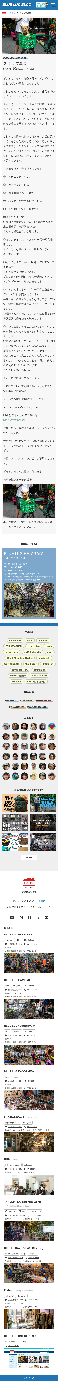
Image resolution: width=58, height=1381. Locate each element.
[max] (15, 746)
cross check (11, 652)
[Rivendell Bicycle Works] (43, 842)
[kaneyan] (6, 736)
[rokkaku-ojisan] (15, 776)
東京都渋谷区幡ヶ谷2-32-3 (15, 564)
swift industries (32, 652)
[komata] (33, 776)
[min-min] (6, 746)
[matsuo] (52, 766)
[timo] (24, 736)
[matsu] (33, 756)
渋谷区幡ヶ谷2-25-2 (15, 1169)
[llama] (43, 776)
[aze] (43, 746)
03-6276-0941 (33, 1300)
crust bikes (34, 646)
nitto (49, 652)
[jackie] (43, 726)
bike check (15, 640)
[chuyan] (24, 726)
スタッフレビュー (39, 906)
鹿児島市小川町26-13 (16, 1081)
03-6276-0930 (33, 1257)
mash (49, 646)
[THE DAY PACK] (15, 803)
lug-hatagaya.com (12, 1122)
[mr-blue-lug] (52, 726)
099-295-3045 (33, 1081)
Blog (18, 940)
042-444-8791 (13, 1345)
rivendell (43, 640)
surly (30, 640)
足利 (8, 68)
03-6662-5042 (32, 944)
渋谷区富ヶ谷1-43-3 (15, 1035)
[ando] (15, 736)
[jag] (43, 756)
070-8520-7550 (32, 1169)
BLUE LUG (16, 5)
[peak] (15, 766)
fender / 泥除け (18, 675)
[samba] (6, 726)
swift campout (11, 663)
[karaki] (52, 776)
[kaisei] (52, 736)
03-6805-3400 (32, 990)
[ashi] (33, 726)
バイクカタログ (15, 906)
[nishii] (52, 746)
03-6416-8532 (32, 1035)
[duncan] (24, 766)
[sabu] (24, 746)
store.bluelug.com (12, 1341)
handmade (44, 658)
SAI (23, 1211)
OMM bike (39, 669)
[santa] (33, 746)
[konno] (24, 776)
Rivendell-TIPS (20, 669)
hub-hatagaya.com (12, 1165)
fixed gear (30, 663)
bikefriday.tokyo (11, 1253)
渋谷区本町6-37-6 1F (15, 1257)
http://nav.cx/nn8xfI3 (14, 420)
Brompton (47, 663)
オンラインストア (22, 900)
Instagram (9, 940)
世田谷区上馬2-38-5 (15, 990)
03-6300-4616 (32, 1127)
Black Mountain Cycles (20, 658)
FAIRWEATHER (13, 646)
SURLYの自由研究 (36, 681)
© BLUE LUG (29, 1378)
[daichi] (15, 726)
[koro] (43, 766)
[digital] (43, 736)
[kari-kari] (52, 756)
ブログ (12, 12)
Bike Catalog (29, 940)
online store (10, 1296)
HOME (4, 13)
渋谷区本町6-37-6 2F (15, 1300)
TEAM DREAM (39, 675)
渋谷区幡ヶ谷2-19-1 (15, 1127)
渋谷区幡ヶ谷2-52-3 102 (17, 1215)
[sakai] (6, 766)
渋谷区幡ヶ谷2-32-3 (15, 944)
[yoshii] (33, 736)
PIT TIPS (16, 681)
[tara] (24, 756)
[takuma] (6, 756)
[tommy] (6, 776)
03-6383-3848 (35, 1215)
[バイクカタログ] (15, 822)
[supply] (33, 766)
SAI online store (34, 1211)
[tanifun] (15, 756)
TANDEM (11, 1211)
